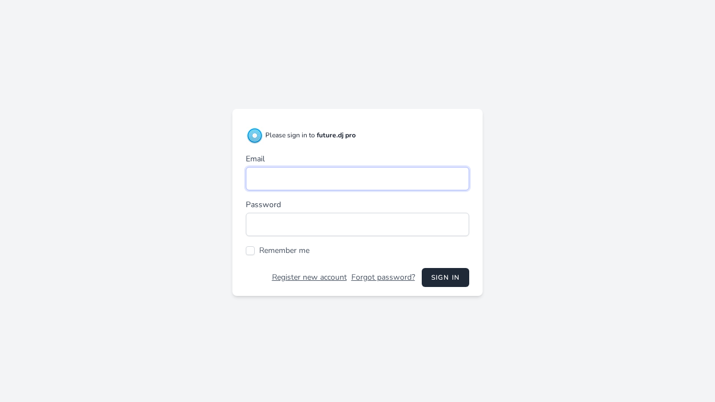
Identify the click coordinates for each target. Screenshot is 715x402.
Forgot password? (383, 277)
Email (255, 159)
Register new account (309, 277)
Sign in (445, 277)
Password (263, 204)
